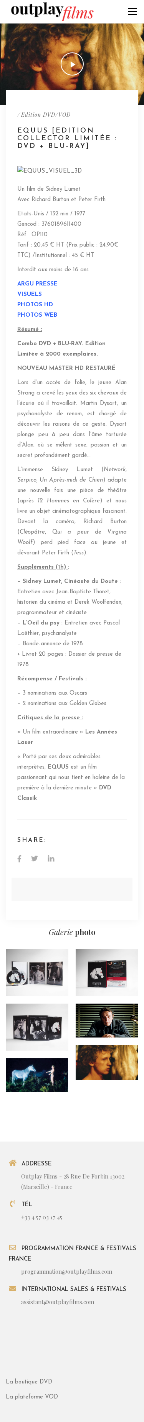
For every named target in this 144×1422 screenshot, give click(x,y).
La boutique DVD (29, 1382)
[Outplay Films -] (52, 11)
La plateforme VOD (32, 1397)
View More (37, 972)
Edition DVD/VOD (46, 114)
